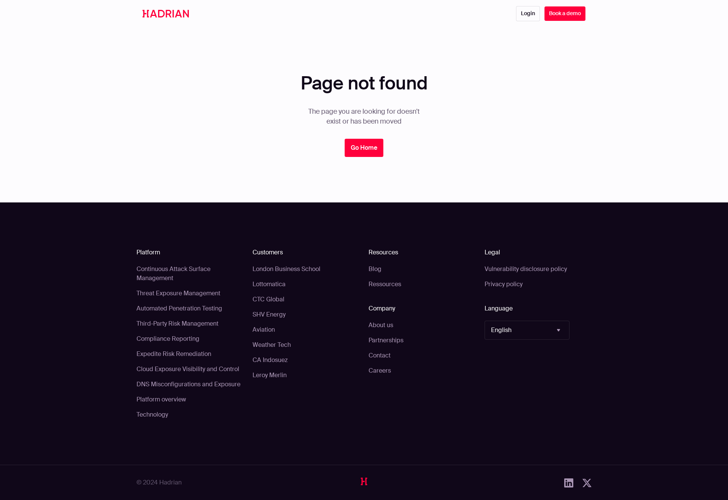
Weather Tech (272, 345)
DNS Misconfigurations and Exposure (188, 384)
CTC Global (268, 299)
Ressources (385, 284)
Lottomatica (269, 284)
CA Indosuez (270, 360)
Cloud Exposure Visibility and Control (187, 369)
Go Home (364, 148)
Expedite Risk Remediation (173, 354)
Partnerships (386, 340)
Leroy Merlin (270, 375)
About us (381, 325)
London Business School (286, 269)
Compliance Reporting (167, 339)
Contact (380, 355)
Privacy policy (503, 284)
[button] (527, 330)
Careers (380, 371)
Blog (375, 269)
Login (528, 13)
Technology (152, 414)
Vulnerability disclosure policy (526, 269)
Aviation (264, 330)
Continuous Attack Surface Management (173, 273)
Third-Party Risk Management (177, 324)
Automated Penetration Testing (179, 308)
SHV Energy (269, 314)
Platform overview (161, 399)
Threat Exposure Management (178, 293)
